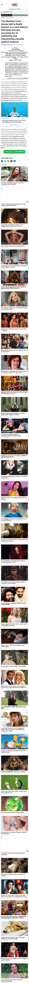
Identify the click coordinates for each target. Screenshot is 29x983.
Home (2, 17)
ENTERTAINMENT (10, 17)
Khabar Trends (6, 45)
